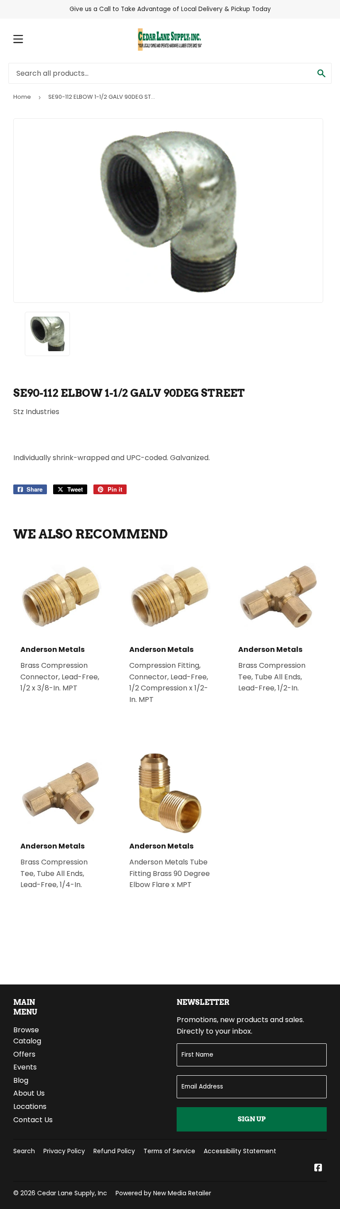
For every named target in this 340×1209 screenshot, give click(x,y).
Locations (29, 1106)
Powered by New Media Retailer (163, 1193)
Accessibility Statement (240, 1151)
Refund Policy (114, 1151)
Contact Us (33, 1120)
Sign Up (252, 1119)
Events (25, 1067)
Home (22, 97)
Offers (24, 1054)
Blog (20, 1080)
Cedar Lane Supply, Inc (72, 1193)
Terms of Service (169, 1151)
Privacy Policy (64, 1151)
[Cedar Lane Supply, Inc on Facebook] (318, 1168)
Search (24, 1151)
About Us (29, 1093)
